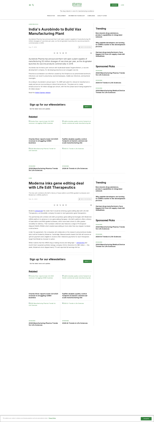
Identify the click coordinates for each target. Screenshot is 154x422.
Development (61, 15)
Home (30, 178)
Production (51, 15)
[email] (66, 53)
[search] (33, 5)
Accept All (146, 418)
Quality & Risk (102, 15)
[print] (91, 53)
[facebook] (54, 53)
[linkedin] (57, 53)
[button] (30, 5)
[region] (77, 418)
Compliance (91, 15)
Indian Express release (43, 92)
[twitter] (60, 53)
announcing (80, 243)
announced (39, 211)
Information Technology (76, 15)
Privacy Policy (52, 418)
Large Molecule (33, 24)
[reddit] (63, 53)
